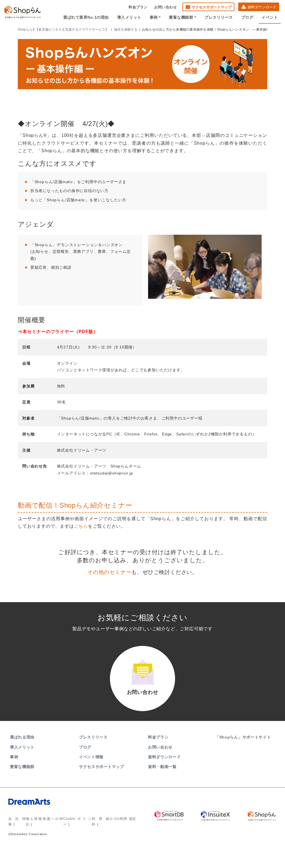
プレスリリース (219, 17)
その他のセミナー (109, 572)
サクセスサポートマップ (212, 7)
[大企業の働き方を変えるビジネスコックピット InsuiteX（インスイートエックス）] (215, 815)
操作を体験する (125, 30)
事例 (154, 17)
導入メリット (129, 17)
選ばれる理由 (22, 737)
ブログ (247, 17)
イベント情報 (91, 757)
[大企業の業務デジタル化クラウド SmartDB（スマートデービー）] (169, 815)
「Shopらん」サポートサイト (243, 737)
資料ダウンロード (261, 7)
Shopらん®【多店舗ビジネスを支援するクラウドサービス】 (63, 30)
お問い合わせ (165, 7)
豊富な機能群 (181, 17)
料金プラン (138, 7)
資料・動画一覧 (162, 766)
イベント (270, 17)
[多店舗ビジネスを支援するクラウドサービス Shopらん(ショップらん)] (262, 815)
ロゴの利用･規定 (122, 819)
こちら (81, 526)
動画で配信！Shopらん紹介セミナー (75, 505)
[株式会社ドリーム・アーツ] (72, 807)
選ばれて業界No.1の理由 (86, 17)
